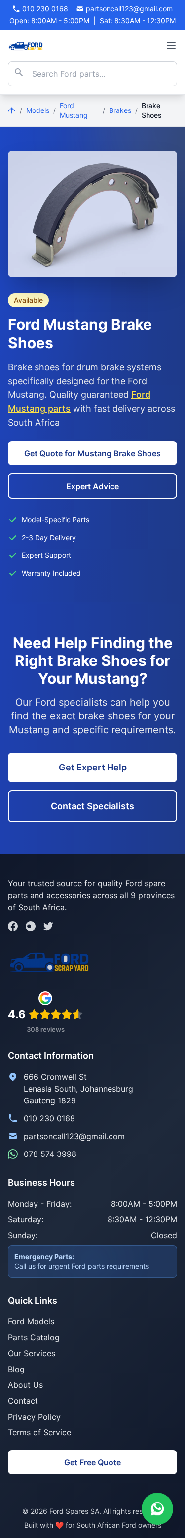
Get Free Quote (92, 1462)
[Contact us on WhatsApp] (157, 1510)
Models (37, 110)
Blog (16, 1369)
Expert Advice (92, 486)
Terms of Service (39, 1432)
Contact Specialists (92, 806)
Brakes (120, 110)
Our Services (31, 1353)
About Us (25, 1385)
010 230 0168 (49, 1118)
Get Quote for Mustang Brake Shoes (92, 453)
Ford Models (31, 1321)
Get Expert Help (93, 767)
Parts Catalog (34, 1337)
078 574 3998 (50, 1154)
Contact (23, 1401)
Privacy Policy (34, 1417)
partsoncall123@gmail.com (74, 1136)
